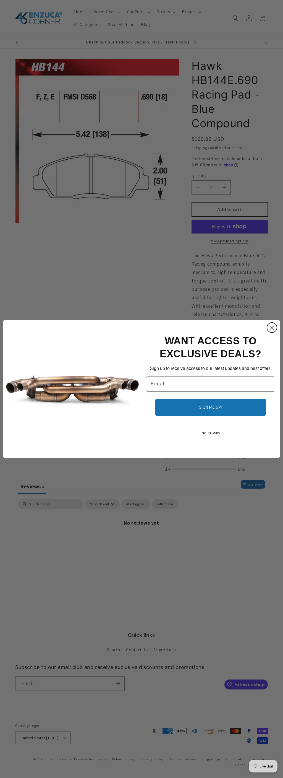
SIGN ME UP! (210, 407)
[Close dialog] (272, 328)
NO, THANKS (211, 433)
